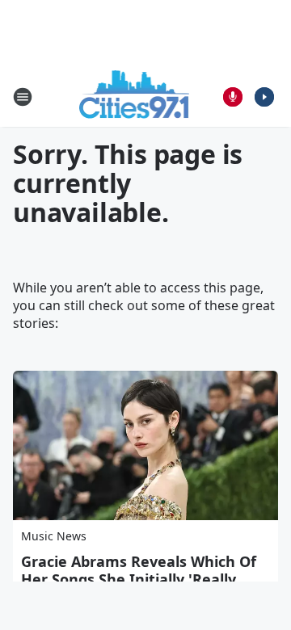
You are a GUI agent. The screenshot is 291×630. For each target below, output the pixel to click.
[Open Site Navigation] (22, 97)
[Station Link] (134, 96)
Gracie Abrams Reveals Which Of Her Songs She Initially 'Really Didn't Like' (138, 579)
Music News (53, 536)
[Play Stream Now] (264, 97)
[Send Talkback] (232, 97)
